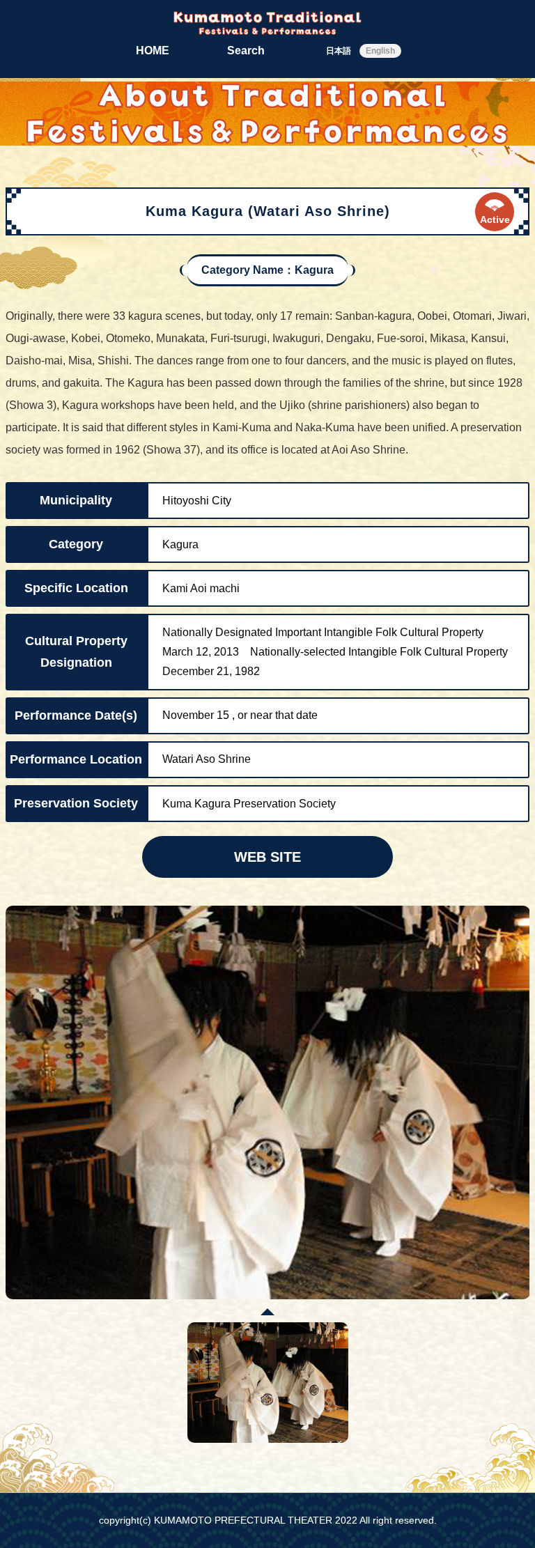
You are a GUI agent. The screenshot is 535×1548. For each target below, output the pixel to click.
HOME (152, 50)
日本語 (338, 51)
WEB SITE (267, 857)
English (380, 51)
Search (246, 50)
